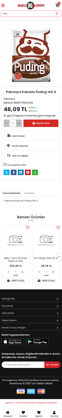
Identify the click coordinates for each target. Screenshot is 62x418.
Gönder (54, 364)
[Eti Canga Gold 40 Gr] (46, 240)
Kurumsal (7, 305)
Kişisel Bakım (9, 320)
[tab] (12, 193)
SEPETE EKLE (17, 280)
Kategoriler (8, 298)
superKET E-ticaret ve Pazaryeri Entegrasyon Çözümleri (31, 402)
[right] (59, 257)
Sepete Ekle (43, 123)
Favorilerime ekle (16, 165)
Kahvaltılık (8, 313)
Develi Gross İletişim (14, 327)
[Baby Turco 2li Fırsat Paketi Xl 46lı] (15, 240)
